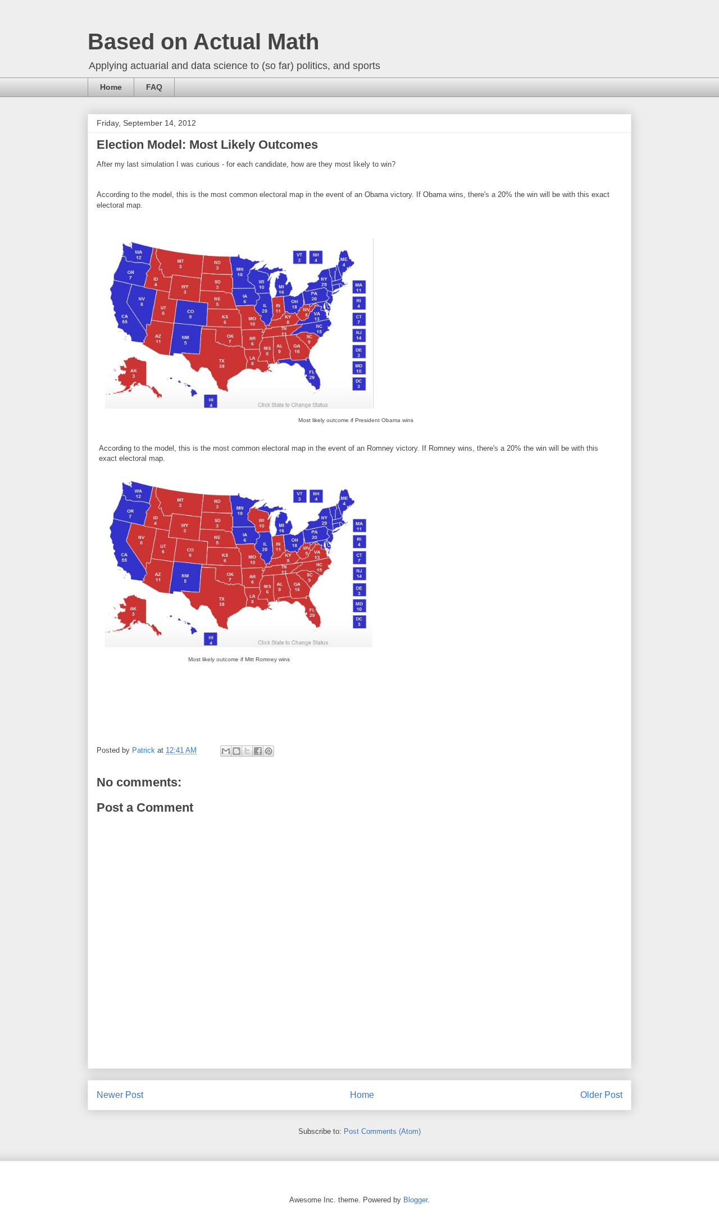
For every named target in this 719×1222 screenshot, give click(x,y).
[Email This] (225, 751)
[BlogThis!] (236, 751)
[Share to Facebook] (257, 751)
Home (111, 87)
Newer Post (120, 1095)
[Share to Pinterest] (268, 751)
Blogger (415, 1200)
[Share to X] (247, 751)
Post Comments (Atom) (382, 1131)
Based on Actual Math (203, 41)
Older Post (601, 1095)
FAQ (154, 87)
